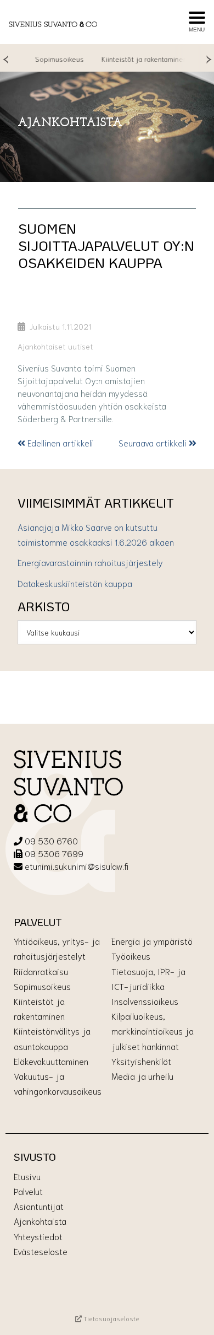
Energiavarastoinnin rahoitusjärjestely (90, 562)
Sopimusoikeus (49, 58)
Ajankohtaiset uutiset (55, 346)
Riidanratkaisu (41, 971)
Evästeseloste (40, 1251)
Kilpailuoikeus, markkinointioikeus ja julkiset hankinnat (152, 1030)
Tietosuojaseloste (110, 1318)
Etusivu (27, 1176)
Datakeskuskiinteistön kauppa (75, 583)
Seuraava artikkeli (154, 442)
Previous (5, 58)
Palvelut (28, 1191)
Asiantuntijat (39, 1206)
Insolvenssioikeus (144, 1000)
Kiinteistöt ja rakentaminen (134, 58)
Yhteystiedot (38, 1236)
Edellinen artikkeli (59, 442)
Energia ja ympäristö (152, 940)
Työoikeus (130, 955)
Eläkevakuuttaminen (51, 1061)
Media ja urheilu (142, 1075)
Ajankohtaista (40, 1220)
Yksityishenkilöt (141, 1061)
